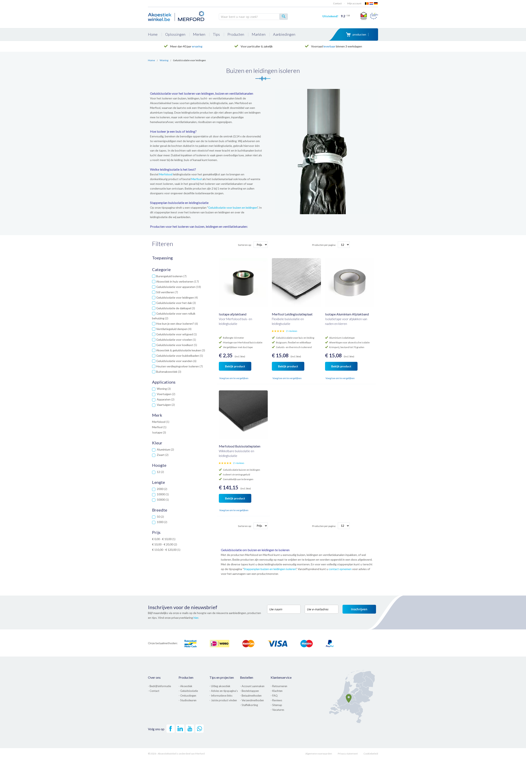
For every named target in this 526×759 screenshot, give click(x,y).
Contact (337, 3)
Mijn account (354, 3)
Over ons (154, 677)
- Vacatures (277, 709)
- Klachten (277, 690)
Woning (164, 60)
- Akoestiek (185, 686)
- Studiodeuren (187, 700)
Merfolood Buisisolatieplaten (239, 446)
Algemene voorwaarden (318, 753)
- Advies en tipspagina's (223, 690)
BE (367, 3)
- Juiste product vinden (223, 700)
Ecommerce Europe (374, 16)
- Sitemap (276, 705)
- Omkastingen (187, 695)
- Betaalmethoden (251, 695)
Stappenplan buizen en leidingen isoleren (270, 569)
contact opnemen (340, 569)
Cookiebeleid (370, 753)
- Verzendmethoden (252, 700)
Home (151, 60)
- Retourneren (279, 686)
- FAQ (274, 695)
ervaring (197, 46)
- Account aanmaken (252, 686)
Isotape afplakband (232, 314)
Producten (186, 677)
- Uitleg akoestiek (219, 686)
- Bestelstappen (249, 690)
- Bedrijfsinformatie (159, 686)
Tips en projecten (221, 677)
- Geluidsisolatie (188, 690)
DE (376, 3)
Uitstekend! (336, 16)
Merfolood (165, 174)
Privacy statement (348, 753)
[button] (222, 378)
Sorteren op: (244, 244)
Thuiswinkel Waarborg (363, 16)
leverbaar (329, 46)
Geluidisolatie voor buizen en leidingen (232, 207)
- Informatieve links (220, 695)
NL (371, 3)
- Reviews (276, 700)
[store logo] (176, 15)
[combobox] (253, 16)
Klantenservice (281, 677)
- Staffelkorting (249, 705)
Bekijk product (235, 366)
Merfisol (196, 179)
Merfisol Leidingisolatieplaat (292, 314)
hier (196, 617)
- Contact (153, 690)
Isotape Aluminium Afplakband (347, 314)
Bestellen (246, 677)
